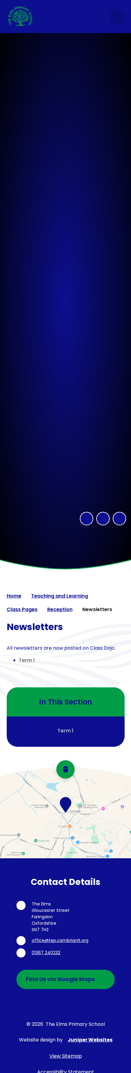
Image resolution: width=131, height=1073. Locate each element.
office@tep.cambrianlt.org (60, 940)
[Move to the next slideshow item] (103, 518)
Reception (60, 609)
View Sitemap (65, 1056)
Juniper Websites (90, 1039)
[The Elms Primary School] (20, 16)
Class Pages (22, 609)
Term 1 (27, 660)
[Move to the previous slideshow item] (86, 518)
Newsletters (97, 609)
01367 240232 (46, 953)
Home (14, 595)
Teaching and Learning (59, 595)
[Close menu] (117, 16)
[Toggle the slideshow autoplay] (119, 518)
